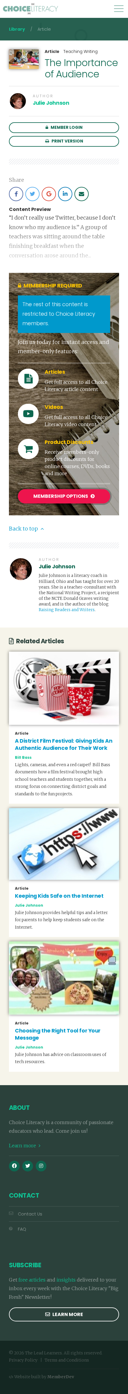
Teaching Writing (80, 51)
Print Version (67, 141)
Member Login (66, 127)
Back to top (24, 528)
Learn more (23, 1146)
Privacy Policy (23, 1360)
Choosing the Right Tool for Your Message (58, 1034)
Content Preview (30, 209)
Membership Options (61, 496)
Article (52, 51)
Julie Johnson (51, 103)
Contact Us (30, 1214)
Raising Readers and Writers (67, 609)
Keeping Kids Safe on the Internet (59, 895)
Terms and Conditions (67, 1360)
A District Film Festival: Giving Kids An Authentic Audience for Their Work (63, 744)
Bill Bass (23, 757)
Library (17, 29)
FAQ (22, 1229)
